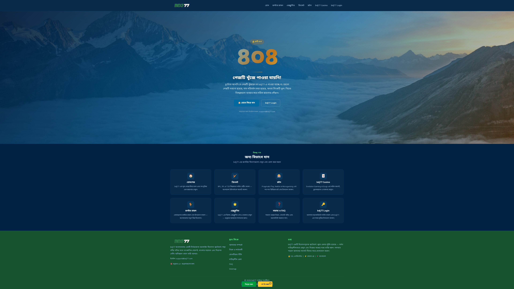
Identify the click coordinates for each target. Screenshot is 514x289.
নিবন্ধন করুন (249, 284)
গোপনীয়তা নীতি (235, 254)
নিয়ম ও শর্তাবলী (235, 250)
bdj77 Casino (321, 5)
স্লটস (310, 5)
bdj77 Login (336, 5)
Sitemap (232, 269)
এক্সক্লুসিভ (291, 5)
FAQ (231, 264)
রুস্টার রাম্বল (277, 5)
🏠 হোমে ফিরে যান (246, 103)
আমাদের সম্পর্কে (235, 245)
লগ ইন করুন (265, 284)
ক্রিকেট (301, 5)
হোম (267, 5)
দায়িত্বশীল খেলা (235, 259)
